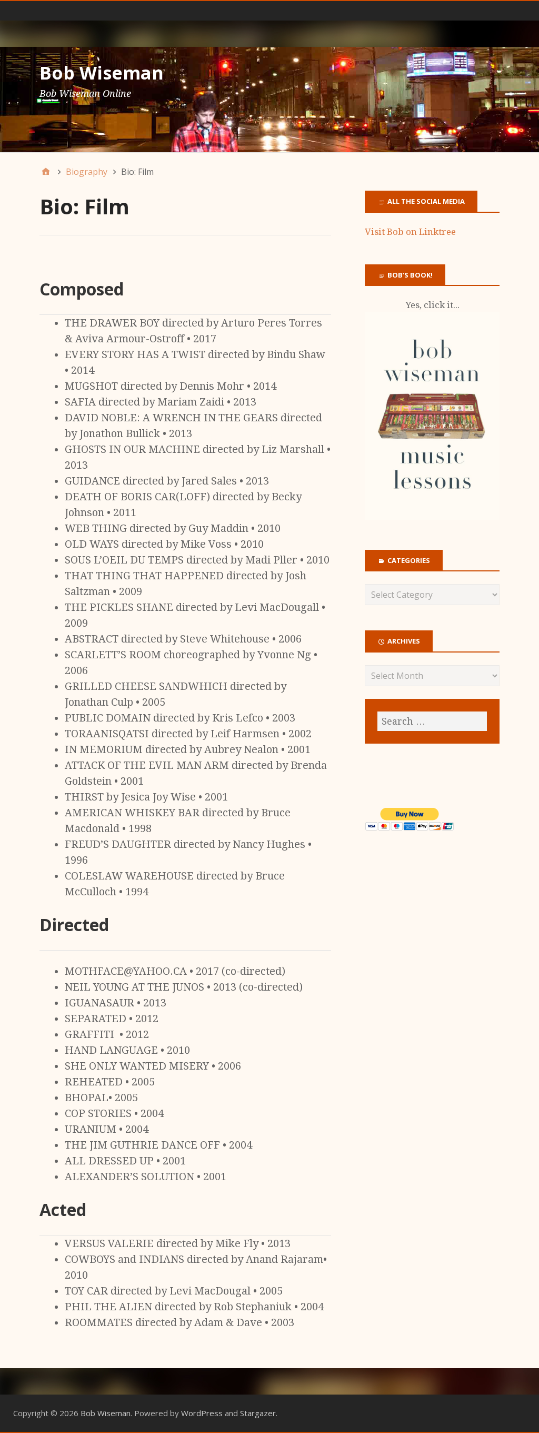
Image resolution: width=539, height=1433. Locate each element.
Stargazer (258, 1413)
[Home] (45, 171)
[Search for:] (432, 721)
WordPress (202, 1413)
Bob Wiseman (101, 73)
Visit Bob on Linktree (410, 231)
